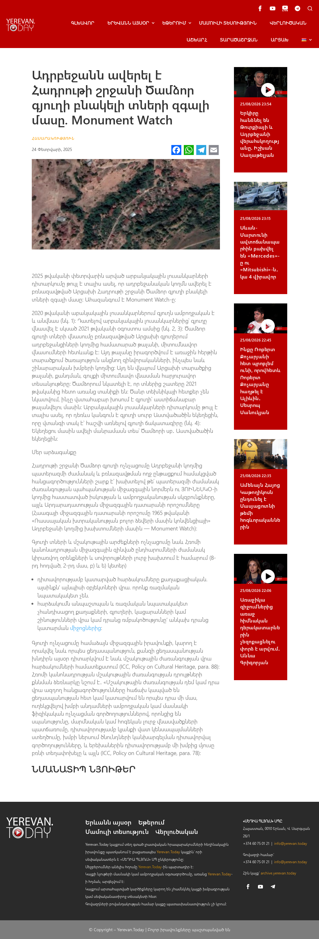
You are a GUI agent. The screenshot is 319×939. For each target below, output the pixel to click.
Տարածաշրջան (239, 39)
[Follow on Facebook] (248, 887)
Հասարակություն (53, 138)
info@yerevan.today (290, 843)
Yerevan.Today (168, 851)
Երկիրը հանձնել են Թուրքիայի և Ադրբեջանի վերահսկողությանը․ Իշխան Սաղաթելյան (259, 133)
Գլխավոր (82, 23)
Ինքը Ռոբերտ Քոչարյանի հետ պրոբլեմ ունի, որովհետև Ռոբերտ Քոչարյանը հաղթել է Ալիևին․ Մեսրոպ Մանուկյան (260, 380)
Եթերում (174, 23)
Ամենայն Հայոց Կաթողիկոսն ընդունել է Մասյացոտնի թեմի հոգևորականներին (260, 506)
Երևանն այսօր (108, 823)
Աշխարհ (197, 39)
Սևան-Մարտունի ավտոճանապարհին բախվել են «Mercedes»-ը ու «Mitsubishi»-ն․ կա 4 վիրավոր (260, 252)
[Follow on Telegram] (273, 887)
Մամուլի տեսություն (228, 23)
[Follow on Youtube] (260, 887)
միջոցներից (85, 628)
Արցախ (279, 39)
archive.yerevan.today (278, 872)
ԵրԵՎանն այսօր (128, 23)
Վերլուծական (288, 23)
